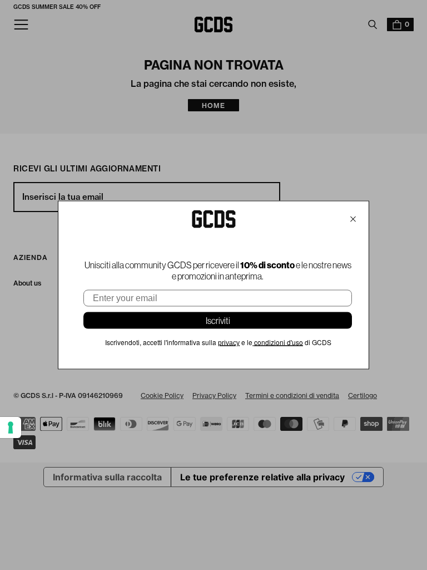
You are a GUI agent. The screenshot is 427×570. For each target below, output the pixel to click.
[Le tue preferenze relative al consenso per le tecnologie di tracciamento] (10, 427)
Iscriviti (218, 321)
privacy (229, 343)
